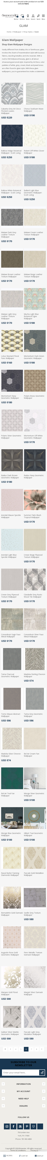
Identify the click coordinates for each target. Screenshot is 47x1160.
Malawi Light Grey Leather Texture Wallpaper (8, 316)
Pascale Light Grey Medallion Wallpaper (32, 1033)
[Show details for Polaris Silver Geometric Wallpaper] (12, 420)
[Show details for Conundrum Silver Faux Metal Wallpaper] (35, 619)
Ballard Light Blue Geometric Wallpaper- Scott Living (33, 192)
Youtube (20, 1126)
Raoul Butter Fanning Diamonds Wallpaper (10, 874)
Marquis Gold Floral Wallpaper (9, 993)
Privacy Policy (36, 1150)
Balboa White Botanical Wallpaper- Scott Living (11, 191)
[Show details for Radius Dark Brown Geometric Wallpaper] (12, 460)
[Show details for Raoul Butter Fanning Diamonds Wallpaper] (12, 858)
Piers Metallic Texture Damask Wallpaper (33, 954)
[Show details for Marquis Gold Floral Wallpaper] (12, 977)
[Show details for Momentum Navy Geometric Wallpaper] (12, 381)
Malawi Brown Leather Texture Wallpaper (10, 275)
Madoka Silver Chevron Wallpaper (11, 755)
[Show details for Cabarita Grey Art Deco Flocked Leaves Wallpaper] (12, 94)
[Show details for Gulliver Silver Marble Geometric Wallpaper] (12, 1017)
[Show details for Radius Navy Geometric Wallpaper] (35, 460)
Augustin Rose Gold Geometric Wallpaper (10, 954)
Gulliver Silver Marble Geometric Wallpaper (10, 1033)
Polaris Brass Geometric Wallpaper (34, 397)
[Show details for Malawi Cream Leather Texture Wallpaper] (35, 217)
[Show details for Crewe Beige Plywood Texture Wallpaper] (35, 540)
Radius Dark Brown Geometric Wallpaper (10, 476)
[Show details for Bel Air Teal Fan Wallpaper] (12, 778)
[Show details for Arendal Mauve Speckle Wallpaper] (12, 500)
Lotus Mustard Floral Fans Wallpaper (10, 357)
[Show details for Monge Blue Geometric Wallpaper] (12, 818)
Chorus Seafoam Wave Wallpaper (33, 110)
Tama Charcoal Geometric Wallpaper (10, 675)
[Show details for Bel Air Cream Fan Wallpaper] (35, 739)
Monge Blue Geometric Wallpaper (11, 834)
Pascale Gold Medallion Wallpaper (34, 874)
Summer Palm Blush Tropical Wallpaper (32, 516)
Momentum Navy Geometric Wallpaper (10, 397)
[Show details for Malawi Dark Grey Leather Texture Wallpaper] (12, 217)
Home (9, 32)
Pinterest (27, 1126)
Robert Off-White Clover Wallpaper (34, 152)
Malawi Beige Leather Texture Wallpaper (33, 275)
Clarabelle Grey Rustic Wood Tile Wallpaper (33, 596)
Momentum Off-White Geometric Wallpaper (33, 437)
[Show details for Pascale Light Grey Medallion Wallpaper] (35, 1017)
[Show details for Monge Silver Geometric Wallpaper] (35, 778)
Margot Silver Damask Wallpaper (33, 993)
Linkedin (40, 1126)
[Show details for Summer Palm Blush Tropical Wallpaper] (35, 500)
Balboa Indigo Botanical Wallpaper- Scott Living (11, 152)
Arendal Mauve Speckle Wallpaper (11, 516)
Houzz (33, 1126)
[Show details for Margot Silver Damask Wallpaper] (35, 977)
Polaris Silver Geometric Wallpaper (11, 437)
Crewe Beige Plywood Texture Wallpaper (33, 556)
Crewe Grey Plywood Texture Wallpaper (10, 596)
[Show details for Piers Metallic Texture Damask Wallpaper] (35, 937)
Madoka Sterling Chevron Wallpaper (34, 675)
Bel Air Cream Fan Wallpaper (31, 755)
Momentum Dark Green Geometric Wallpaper (34, 357)
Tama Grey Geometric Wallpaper (33, 715)
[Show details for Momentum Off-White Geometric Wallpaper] (35, 420)
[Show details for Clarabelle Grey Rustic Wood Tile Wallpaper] (35, 579)
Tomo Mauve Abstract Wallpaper (10, 715)
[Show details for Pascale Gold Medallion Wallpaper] (35, 858)
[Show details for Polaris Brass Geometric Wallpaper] (35, 381)
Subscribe (42, 1072)
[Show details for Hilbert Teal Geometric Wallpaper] (35, 818)
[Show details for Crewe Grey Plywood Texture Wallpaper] (12, 579)
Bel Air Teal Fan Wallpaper (7, 794)
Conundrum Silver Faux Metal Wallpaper (33, 635)
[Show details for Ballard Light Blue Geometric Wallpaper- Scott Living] (35, 175)
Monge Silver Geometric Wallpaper (34, 794)
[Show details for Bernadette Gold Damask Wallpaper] (12, 898)
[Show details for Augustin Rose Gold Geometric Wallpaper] (12, 937)
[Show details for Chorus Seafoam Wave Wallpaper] (35, 94)
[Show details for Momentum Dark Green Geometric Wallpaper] (35, 341)
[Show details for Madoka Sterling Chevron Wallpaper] (35, 659)
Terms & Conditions (18, 1150)
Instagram (7, 1126)
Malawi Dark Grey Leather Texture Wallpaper (8, 234)
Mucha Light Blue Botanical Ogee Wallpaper (31, 316)
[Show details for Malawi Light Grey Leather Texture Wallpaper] (12, 299)
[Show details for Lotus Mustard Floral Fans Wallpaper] (12, 341)
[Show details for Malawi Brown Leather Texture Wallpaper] (12, 259)
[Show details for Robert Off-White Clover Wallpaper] (35, 136)
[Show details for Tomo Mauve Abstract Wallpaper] (12, 699)
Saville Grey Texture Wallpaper (32, 914)
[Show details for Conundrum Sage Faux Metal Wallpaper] (12, 619)
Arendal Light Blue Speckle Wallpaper (9, 556)
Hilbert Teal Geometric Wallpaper (33, 834)
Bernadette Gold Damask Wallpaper (12, 914)
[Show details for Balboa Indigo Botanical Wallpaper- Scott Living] (12, 136)
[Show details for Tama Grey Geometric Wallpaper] (35, 699)
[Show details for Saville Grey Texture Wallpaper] (35, 898)
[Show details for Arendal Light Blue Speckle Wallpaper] (12, 540)
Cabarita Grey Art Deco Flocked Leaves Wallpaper (11, 111)
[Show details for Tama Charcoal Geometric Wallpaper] (12, 659)
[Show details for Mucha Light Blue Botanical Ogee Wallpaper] (35, 299)
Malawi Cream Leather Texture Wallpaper (33, 233)
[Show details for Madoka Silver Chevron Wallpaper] (12, 739)
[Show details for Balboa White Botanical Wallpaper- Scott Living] (12, 175)
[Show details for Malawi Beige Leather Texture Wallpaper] (35, 259)
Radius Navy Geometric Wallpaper (34, 476)
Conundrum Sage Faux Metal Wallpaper (10, 635)
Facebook (13, 1126)
